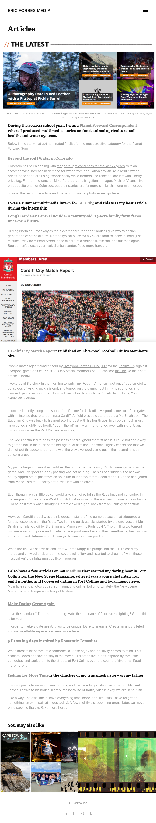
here (75, 631)
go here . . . (115, 193)
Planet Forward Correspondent (108, 125)
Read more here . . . (92, 245)
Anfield (106, 393)
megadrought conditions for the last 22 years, (91, 166)
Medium (73, 571)
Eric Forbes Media (29, 10)
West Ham (56, 499)
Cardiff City (127, 366)
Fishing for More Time (28, 675)
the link (120, 370)
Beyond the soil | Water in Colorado (40, 158)
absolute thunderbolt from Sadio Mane (87, 476)
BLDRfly (85, 203)
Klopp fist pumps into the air (98, 548)
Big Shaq (52, 526)
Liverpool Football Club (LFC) (85, 366)
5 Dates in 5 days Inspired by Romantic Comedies (53, 641)
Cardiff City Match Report (32, 351)
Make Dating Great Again (31, 603)
